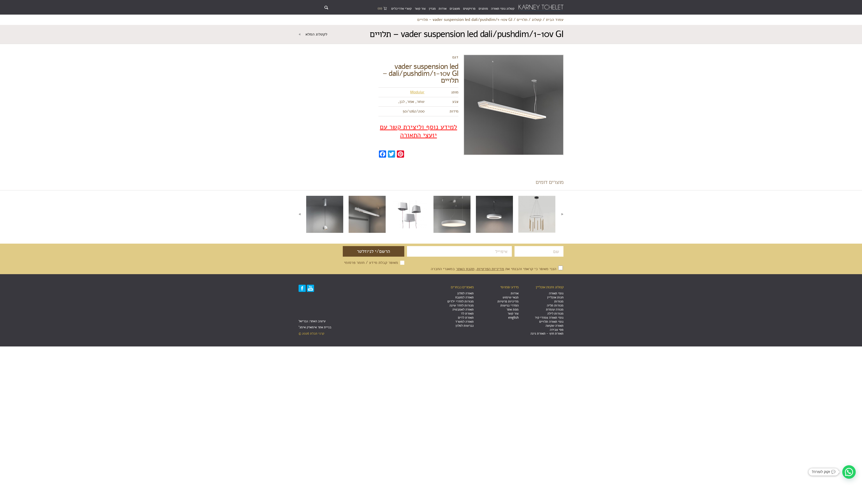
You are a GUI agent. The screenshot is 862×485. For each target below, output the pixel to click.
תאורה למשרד (464, 321)
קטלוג (536, 19)
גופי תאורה (556, 293)
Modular (417, 92)
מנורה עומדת (554, 309)
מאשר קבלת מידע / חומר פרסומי (371, 262)
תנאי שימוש (511, 297)
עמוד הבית (554, 19)
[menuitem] (502, 9)
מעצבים (455, 8)
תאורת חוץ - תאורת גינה (546, 333)
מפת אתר (512, 309)
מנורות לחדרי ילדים (460, 301)
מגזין (432, 8)
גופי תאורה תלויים (551, 321)
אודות (442, 8)
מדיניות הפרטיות (490, 268)
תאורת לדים (466, 317)
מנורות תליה (555, 305)
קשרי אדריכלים (401, 8)
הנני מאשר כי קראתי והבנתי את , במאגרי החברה (494, 268)
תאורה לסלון (465, 293)
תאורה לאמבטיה (463, 309)
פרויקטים (469, 8)
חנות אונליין (555, 297)
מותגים (483, 8)
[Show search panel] (326, 7)
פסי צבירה (556, 329)
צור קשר (420, 8)
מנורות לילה (555, 313)
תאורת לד (467, 313)
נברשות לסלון (464, 325)
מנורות (558, 301)
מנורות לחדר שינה (461, 305)
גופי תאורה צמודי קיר (549, 317)
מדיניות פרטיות (508, 301)
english (513, 317)
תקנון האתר (465, 268)
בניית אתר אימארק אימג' (315, 327)
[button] (849, 472)
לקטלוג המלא (315, 34)
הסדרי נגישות (509, 305)
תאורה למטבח (464, 297)
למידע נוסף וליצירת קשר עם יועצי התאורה (418, 131)
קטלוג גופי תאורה (502, 8)
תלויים (522, 19)
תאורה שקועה (554, 325)
